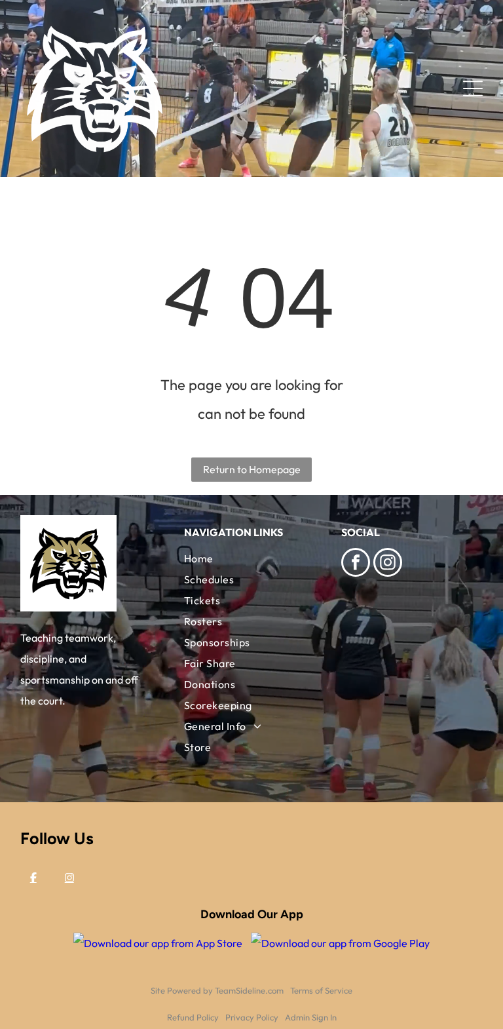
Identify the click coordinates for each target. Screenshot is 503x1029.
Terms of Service (321, 990)
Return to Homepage (252, 469)
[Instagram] (69, 877)
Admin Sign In (311, 1017)
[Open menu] (473, 88)
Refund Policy (193, 1017)
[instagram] (387, 564)
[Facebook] (33, 877)
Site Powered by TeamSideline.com (217, 990)
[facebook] (355, 564)
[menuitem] (251, 558)
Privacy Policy (251, 1017)
